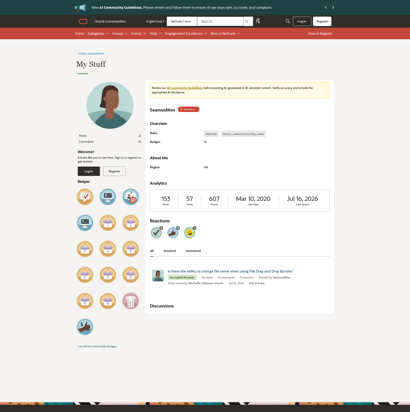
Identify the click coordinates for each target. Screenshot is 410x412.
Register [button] (114, 171)
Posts (110, 135)
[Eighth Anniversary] (130, 274)
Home (79, 33)
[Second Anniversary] (130, 222)
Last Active (302, 204)
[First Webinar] (85, 222)
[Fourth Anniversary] (107, 248)
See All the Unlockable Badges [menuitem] (97, 346)
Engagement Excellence (183, 33)
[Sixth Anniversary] (85, 274)
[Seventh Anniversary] (107, 274)
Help (153, 33)
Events (136, 33)
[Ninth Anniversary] (85, 300)
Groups (117, 33)
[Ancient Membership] (130, 300)
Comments (110, 141)
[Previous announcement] (325, 7)
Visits (189, 204)
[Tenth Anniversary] (107, 300)
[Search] (248, 21)
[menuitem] (302, 21)
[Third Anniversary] (85, 248)
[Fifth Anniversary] (130, 248)
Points (214, 204)
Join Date (253, 204)
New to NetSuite (223, 33)
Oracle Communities (110, 21)
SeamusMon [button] (281, 277)
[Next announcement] (333, 7)
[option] (211, 134)
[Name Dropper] (130, 196)
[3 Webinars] (107, 196)
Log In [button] (89, 171)
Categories (96, 33)
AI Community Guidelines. (121, 7)
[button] (158, 275)
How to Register (320, 33)
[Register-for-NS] (258, 21)
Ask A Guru (256, 283)
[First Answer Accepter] (85, 196)
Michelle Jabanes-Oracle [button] (206, 283)
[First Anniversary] (107, 222)
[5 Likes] (85, 326)
